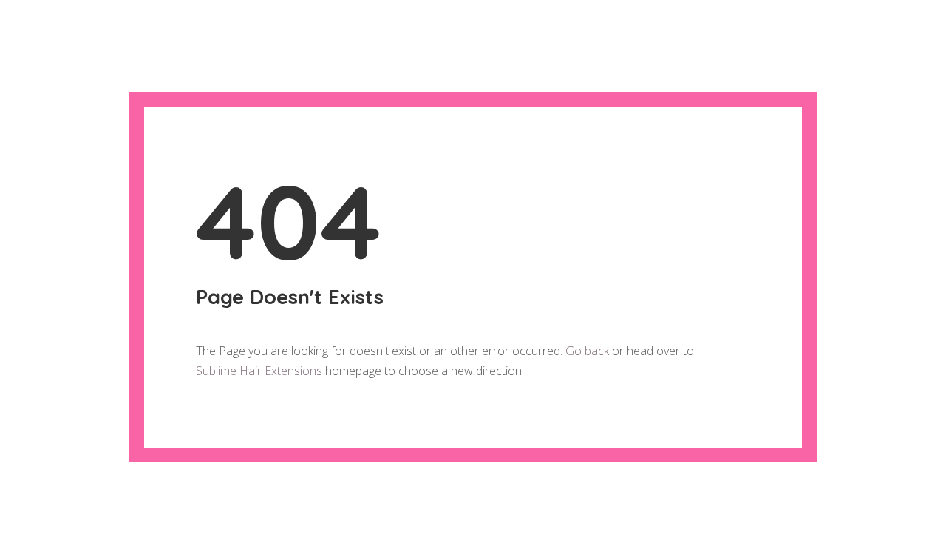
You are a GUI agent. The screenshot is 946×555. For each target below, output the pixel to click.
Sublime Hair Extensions (259, 371)
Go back (587, 351)
